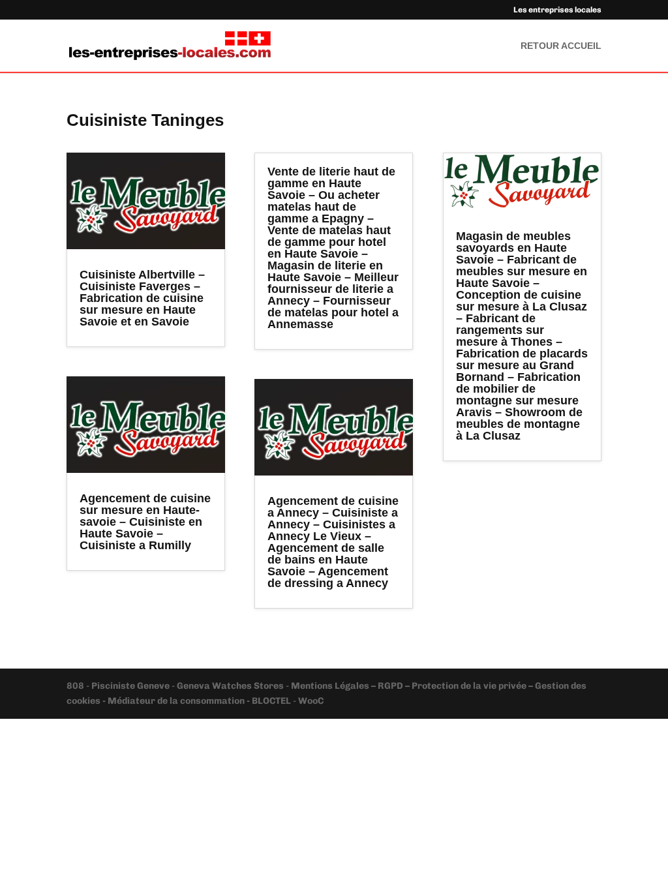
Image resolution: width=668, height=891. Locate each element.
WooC (311, 700)
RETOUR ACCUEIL (561, 46)
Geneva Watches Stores (230, 685)
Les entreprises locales (557, 10)
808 (76, 685)
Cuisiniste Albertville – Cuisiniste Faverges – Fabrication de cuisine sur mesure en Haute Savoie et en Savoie (142, 298)
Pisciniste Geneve (131, 685)
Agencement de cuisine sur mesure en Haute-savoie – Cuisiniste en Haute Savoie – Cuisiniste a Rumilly (145, 522)
